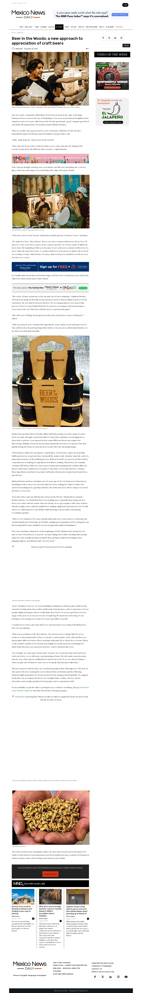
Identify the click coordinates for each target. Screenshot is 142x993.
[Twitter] (109, 37)
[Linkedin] (115, 37)
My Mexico (20, 33)
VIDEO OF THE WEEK (112, 54)
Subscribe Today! (50, 874)
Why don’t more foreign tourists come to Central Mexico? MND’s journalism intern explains (50, 911)
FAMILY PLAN (58, 965)
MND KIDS (57, 968)
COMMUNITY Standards (102, 966)
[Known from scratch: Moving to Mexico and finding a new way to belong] (23, 896)
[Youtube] (126, 977)
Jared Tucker (43, 918)
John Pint (19, 49)
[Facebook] (103, 37)
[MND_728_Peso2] (91, 21)
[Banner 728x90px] (50, 158)
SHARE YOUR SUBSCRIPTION (76, 965)
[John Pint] (13, 48)
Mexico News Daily (60, 991)
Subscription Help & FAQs (103, 963)
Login (125, 5)
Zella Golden (70, 916)
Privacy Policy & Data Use (103, 972)
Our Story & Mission (61, 963)
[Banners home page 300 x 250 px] (112, 92)
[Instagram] (121, 37)
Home (14, 33)
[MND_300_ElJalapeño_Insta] (112, 127)
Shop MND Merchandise (63, 974)
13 (33, 918)
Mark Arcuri (16, 916)
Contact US (97, 969)
